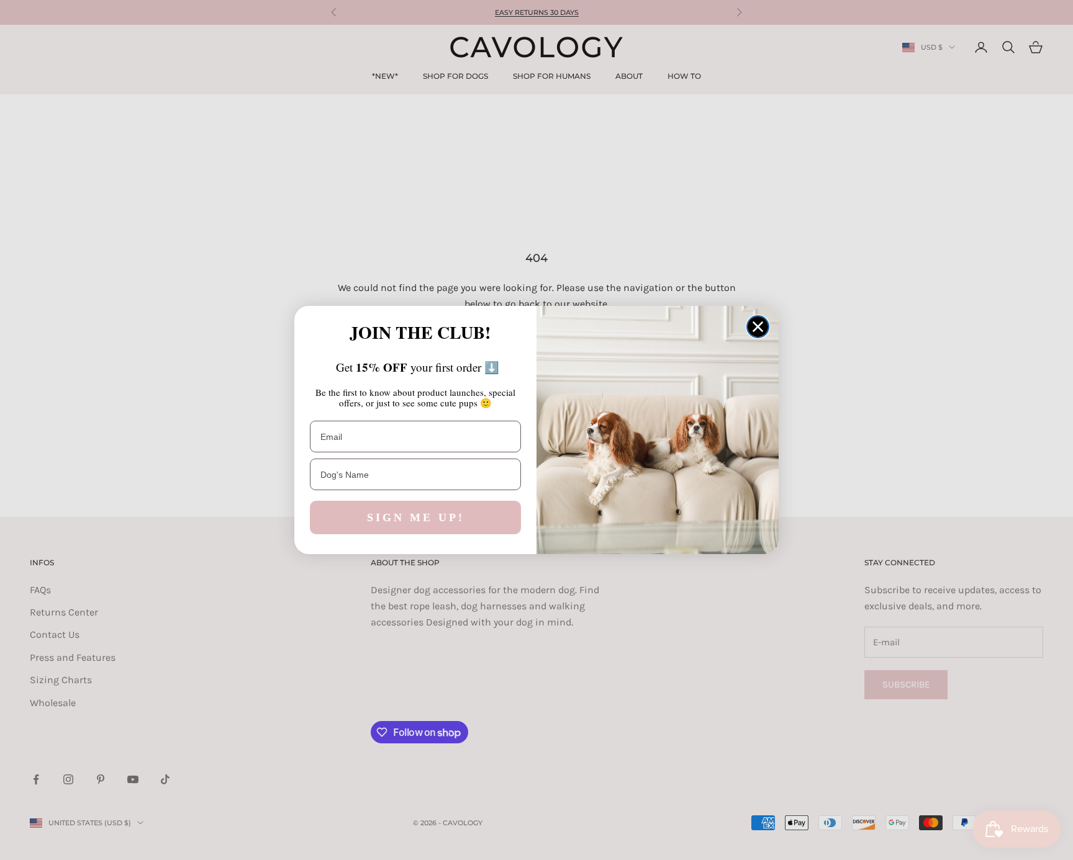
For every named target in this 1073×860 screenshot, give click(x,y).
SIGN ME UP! (415, 517)
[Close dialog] (758, 327)
